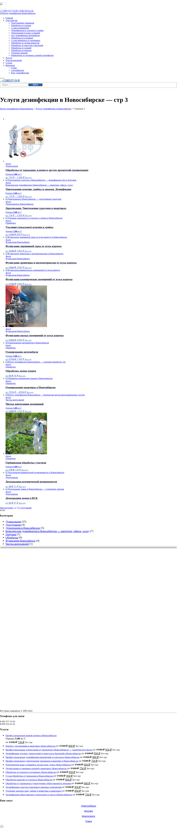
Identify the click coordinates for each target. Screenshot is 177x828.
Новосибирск (88, 806)
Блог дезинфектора (22, 619)
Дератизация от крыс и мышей (29, 568)
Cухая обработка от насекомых (29, 578)
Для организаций (16, 603)
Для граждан (13, 552)
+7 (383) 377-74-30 (8, 11)
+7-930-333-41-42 (25, 11)
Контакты (11, 610)
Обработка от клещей (24, 588)
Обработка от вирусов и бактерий (31, 584)
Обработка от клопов (23, 559)
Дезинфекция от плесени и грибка (31, 565)
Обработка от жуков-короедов (28, 581)
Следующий (26, 508)
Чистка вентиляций (17, 543)
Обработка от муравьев (24, 575)
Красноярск (88, 816)
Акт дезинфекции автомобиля (29, 572)
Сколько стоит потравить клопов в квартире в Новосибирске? (29, 633)
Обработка (12, 537)
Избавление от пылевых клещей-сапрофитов (37, 597)
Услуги (10, 600)
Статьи (10, 607)
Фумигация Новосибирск (20, 540)
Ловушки (11, 534)
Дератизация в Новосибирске (23, 527)
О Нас (14, 613)
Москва (88, 811)
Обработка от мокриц (24, 591)
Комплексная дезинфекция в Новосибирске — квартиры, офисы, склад (47, 531)
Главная (10, 549)
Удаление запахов (21, 594)
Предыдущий (6, 508)
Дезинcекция (13, 521)
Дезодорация (13, 524)
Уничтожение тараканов (25, 556)
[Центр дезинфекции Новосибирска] (18, 13)
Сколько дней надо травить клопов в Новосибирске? (25, 631)
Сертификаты (19, 616)
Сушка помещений (22, 562)
